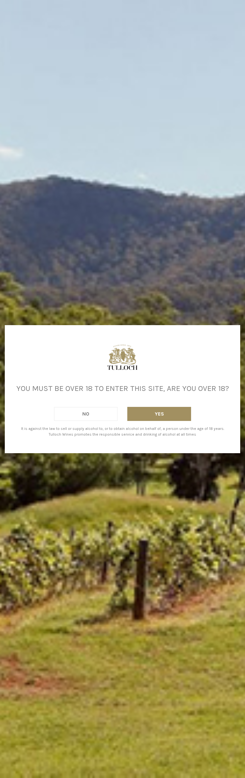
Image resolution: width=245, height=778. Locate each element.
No (85, 414)
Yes (159, 414)
